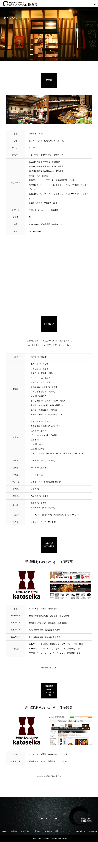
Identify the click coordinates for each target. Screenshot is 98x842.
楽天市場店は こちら (49, 668)
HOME (4, 831)
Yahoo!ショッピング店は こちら (49, 776)
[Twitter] (42, 818)
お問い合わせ (81, 831)
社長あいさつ (26, 831)
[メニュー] (94, 3)
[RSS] (56, 818)
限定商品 (48, 831)
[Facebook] (46, 818)
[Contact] (51, 818)
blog (70, 831)
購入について (60, 831)
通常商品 (38, 831)
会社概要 (14, 831)
